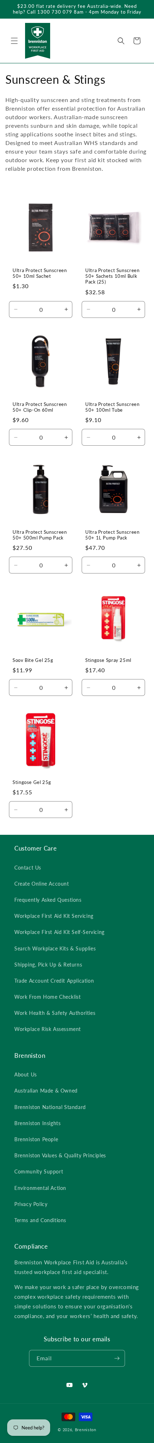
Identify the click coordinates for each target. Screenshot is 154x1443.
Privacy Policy (30, 1204)
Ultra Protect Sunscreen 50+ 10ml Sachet (40, 273)
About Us (25, 1074)
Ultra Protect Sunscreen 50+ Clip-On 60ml (40, 407)
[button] (14, 41)
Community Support (38, 1171)
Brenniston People (36, 1139)
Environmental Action (40, 1188)
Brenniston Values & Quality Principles (60, 1155)
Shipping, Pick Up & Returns (48, 965)
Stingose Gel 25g (32, 782)
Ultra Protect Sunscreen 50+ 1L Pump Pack (112, 535)
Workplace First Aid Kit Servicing (53, 916)
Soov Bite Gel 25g (33, 660)
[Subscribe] (117, 1358)
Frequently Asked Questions (48, 900)
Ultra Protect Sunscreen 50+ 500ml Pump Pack (40, 535)
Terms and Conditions (40, 1220)
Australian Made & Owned (46, 1091)
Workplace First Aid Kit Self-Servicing (59, 932)
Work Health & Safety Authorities (54, 1013)
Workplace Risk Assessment (47, 1029)
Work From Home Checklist (47, 997)
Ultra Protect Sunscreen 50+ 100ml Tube (112, 407)
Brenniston (85, 1429)
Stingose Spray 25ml (108, 660)
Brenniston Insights (37, 1123)
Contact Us (27, 868)
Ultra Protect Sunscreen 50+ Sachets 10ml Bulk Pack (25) (112, 276)
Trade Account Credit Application (54, 981)
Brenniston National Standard (50, 1107)
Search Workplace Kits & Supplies (55, 948)
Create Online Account (41, 884)
